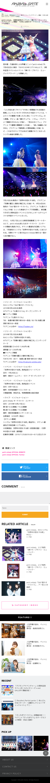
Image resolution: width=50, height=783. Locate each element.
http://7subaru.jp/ (25, 326)
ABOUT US (8, 759)
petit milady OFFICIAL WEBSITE (13, 452)
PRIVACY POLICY (11, 773)
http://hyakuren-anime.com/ (29, 362)
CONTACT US (9, 766)
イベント (26, 26)
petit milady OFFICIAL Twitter (13, 455)
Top (2, 14)
